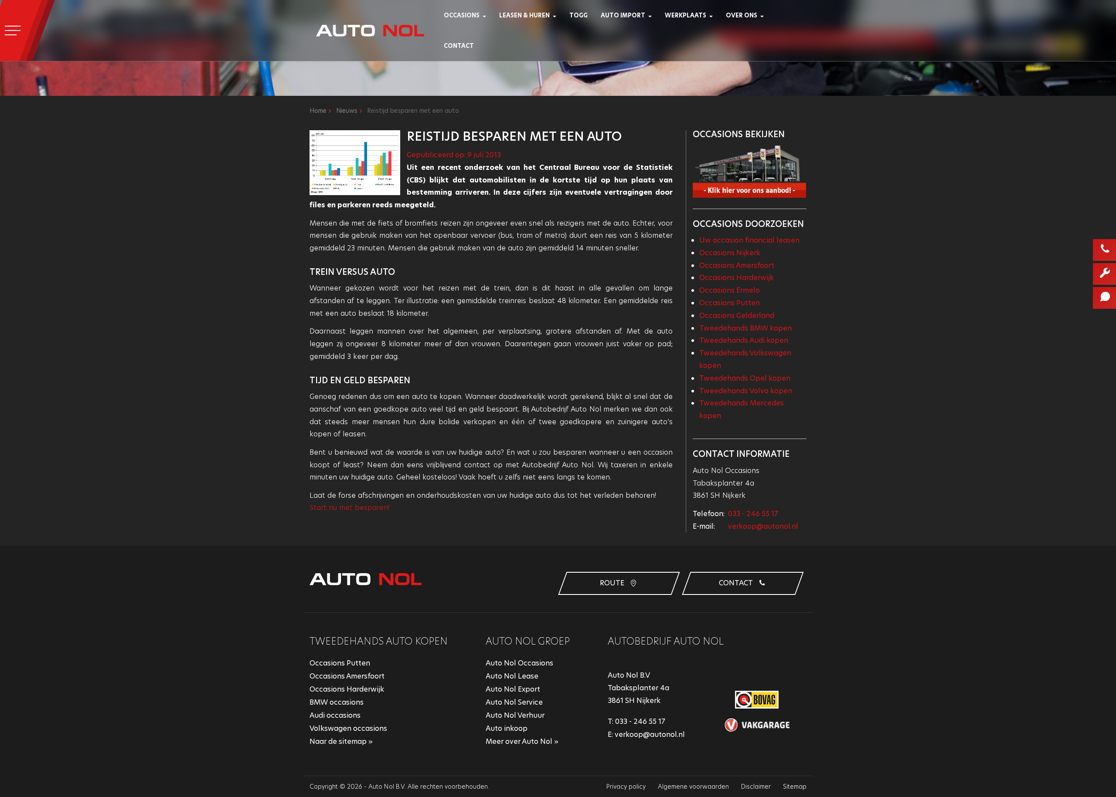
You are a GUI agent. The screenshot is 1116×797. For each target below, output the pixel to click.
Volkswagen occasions (348, 728)
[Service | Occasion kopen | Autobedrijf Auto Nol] (713, 15)
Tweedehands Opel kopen (744, 378)
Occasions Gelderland (736, 316)
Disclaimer (756, 786)
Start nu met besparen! (349, 508)
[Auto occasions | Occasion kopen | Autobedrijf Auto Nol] (487, 15)
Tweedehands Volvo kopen (745, 391)
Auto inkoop (506, 728)
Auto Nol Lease (512, 676)
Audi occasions (335, 715)
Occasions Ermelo (729, 290)
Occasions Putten (729, 303)
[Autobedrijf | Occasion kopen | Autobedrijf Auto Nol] (764, 15)
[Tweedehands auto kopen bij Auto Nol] (750, 171)
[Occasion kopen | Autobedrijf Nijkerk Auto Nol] (370, 30)
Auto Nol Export (513, 689)
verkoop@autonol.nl (763, 526)
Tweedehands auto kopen (379, 641)
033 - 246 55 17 (753, 514)
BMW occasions (337, 702)
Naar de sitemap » (341, 741)
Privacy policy (626, 786)
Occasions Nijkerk (729, 253)
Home (318, 110)
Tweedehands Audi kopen (743, 340)
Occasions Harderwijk (736, 278)
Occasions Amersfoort (736, 265)
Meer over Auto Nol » (522, 741)
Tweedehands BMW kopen (745, 328)
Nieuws (346, 110)
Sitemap (794, 786)
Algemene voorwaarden (693, 786)
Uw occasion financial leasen (749, 240)
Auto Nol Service (514, 702)
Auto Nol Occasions (519, 663)
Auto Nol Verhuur (515, 715)
